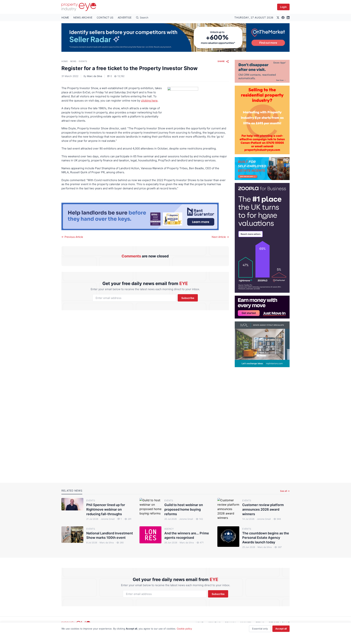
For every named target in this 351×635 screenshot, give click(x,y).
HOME (65, 17)
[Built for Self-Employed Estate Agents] (262, 168)
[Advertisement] (262, 422)
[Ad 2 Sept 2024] (262, 120)
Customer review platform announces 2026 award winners (263, 509)
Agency (169, 528)
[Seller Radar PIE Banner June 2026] (175, 37)
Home (64, 61)
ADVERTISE (124, 17)
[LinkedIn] (288, 17)
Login (283, 6)
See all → (285, 491)
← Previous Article (72, 236)
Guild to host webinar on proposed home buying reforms (183, 509)
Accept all (281, 628)
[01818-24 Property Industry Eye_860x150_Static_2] (145, 216)
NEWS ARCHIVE (82, 17)
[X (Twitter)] (277, 17)
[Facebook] (283, 17)
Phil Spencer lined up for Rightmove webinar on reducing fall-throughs (105, 509)
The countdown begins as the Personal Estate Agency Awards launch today (265, 537)
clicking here (149, 100)
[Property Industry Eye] (78, 7)
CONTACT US (105, 17)
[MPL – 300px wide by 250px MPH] (262, 344)
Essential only (260, 628)
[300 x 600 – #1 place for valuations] (262, 238)
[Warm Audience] (262, 71)
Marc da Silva (94, 76)
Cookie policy (184, 628)
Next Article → (220, 236)
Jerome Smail (107, 519)
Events (83, 61)
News (73, 61)
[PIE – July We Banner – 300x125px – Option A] (262, 307)
